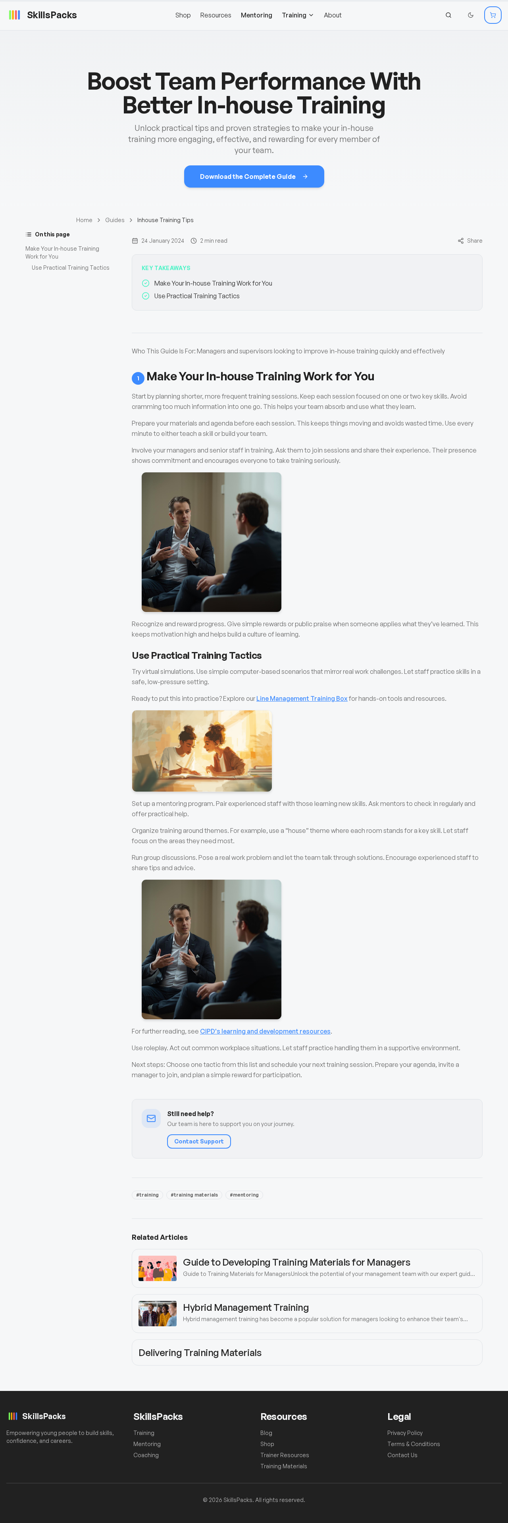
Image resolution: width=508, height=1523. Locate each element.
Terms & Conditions (413, 1444)
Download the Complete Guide (248, 176)
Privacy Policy (405, 1432)
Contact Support (199, 1141)
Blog (266, 1432)
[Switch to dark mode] (470, 15)
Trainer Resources (284, 1455)
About (333, 15)
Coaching (146, 1455)
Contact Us (402, 1455)
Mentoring (256, 15)
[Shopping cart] (493, 15)
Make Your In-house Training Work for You (62, 252)
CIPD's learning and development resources (265, 1031)
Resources (215, 15)
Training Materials (283, 1466)
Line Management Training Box (302, 698)
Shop (183, 15)
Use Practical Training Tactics (71, 267)
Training (294, 15)
